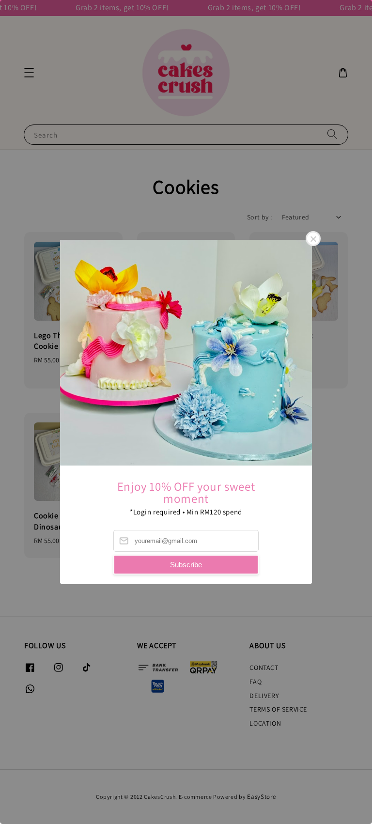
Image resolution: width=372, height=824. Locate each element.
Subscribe (186, 564)
